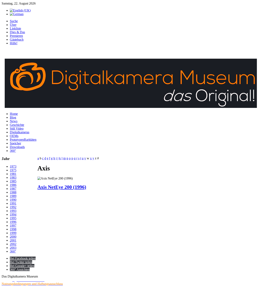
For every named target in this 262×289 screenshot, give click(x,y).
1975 (13, 170)
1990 (13, 199)
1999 (13, 233)
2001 (13, 240)
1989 (13, 196)
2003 (13, 247)
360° (13, 251)
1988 (13, 192)
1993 (13, 210)
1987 (13, 188)
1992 (13, 207)
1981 (13, 174)
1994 (13, 214)
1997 (13, 225)
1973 (13, 166)
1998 (13, 229)
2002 (13, 244)
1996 (13, 222)
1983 (13, 177)
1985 (13, 181)
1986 (13, 185)
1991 (13, 203)
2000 (13, 236)
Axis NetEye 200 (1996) (61, 187)
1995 (13, 218)
